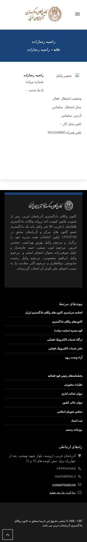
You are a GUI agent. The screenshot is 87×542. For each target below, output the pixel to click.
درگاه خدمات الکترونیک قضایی (64, 339)
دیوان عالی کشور (72, 402)
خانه (57, 50)
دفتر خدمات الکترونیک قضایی (65, 348)
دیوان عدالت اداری (71, 393)
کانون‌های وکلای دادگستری (67, 321)
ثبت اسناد (76, 420)
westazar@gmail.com (64, 484)
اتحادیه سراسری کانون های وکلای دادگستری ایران (53, 312)
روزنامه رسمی (73, 429)
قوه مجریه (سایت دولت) (68, 330)
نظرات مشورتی (73, 384)
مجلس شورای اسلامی (69, 411)
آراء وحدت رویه (73, 357)
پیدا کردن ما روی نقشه (63, 492)
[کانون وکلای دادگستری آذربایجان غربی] (43, 14)
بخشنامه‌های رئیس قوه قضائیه (65, 375)
